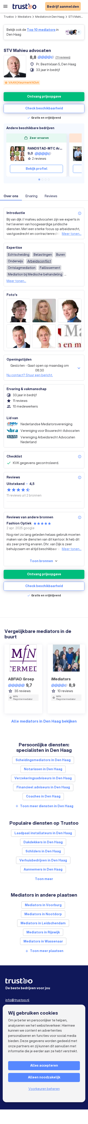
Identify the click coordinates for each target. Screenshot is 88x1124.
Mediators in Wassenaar (43, 941)
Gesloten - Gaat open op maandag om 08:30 (39, 368)
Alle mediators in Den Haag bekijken (44, 721)
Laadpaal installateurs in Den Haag (43, 833)
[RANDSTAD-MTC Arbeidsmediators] (17, 153)
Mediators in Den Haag (49, 17)
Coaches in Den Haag (43, 796)
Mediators (24, 17)
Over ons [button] (11, 196)
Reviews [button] (51, 196)
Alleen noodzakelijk (44, 1077)
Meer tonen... (71, 233)
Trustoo (9, 17)
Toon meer (44, 879)
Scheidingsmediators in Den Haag (43, 760)
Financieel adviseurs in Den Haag (43, 787)
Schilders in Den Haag (43, 851)
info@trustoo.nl (17, 1000)
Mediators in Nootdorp (43, 914)
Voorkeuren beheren (44, 1089)
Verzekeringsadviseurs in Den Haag (43, 778)
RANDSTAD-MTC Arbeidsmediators (45, 148)
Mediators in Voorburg (43, 905)
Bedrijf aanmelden (63, 6)
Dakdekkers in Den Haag (43, 842)
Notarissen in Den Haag (43, 769)
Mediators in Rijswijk (43, 932)
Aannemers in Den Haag (43, 869)
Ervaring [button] (31, 196)
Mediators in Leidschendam (43, 923)
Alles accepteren (44, 1065)
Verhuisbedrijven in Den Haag (43, 860)
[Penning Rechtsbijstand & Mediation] (80, 153)
